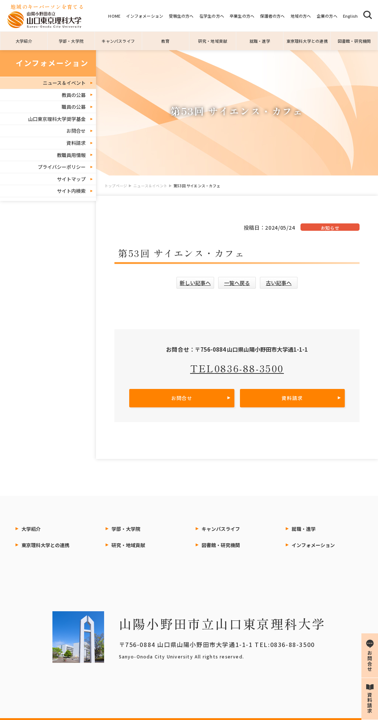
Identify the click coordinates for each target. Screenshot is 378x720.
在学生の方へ (211, 16)
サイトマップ (71, 178)
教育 (165, 41)
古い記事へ (279, 282)
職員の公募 (74, 106)
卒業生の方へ (242, 16)
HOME (114, 16)
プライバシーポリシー (62, 166)
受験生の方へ (181, 16)
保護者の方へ (272, 16)
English (350, 16)
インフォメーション (144, 16)
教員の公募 (74, 94)
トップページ (115, 185)
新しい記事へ (195, 282)
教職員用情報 (71, 155)
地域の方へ (301, 16)
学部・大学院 (71, 41)
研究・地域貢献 (212, 41)
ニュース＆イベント (150, 185)
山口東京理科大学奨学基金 (57, 118)
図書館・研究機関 (354, 41)
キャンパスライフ (118, 41)
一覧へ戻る (237, 282)
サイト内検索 (71, 190)
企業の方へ (327, 16)
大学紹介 (24, 41)
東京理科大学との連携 (307, 41)
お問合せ (76, 130)
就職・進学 (260, 41)
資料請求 (76, 142)
